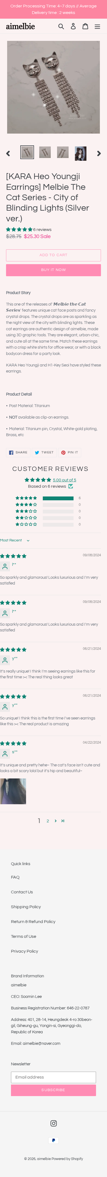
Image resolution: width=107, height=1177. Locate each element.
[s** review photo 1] (13, 791)
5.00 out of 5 (64, 480)
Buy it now (53, 270)
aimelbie (44, 1159)
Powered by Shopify (67, 1159)
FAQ (15, 877)
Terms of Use (23, 936)
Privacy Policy (24, 951)
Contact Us (22, 892)
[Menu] (97, 26)
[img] (13, 556)
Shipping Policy (26, 907)
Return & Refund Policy (33, 921)
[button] (19, 229)
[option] (27, 152)
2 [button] (48, 821)
